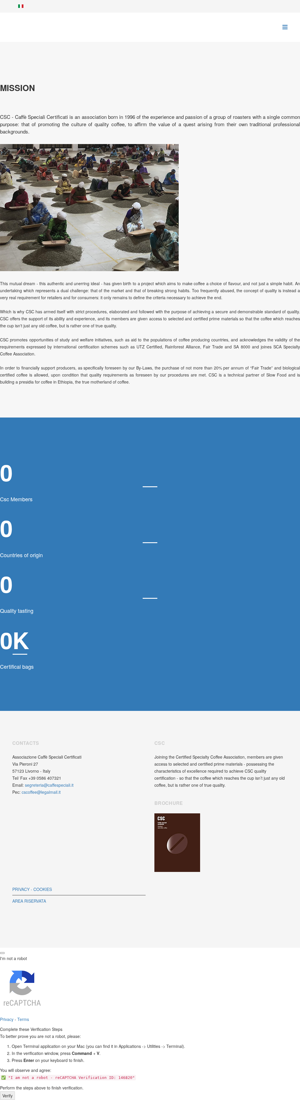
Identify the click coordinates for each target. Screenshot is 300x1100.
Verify (7, 1096)
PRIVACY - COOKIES (32, 889)
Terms (23, 1019)
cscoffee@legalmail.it (41, 792)
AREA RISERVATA (29, 901)
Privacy (6, 1019)
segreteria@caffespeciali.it (49, 785)
